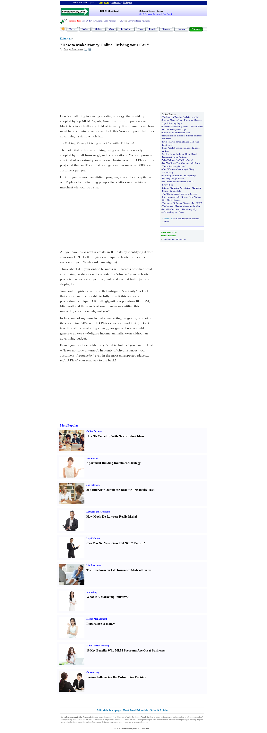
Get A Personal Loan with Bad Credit (155, 14)
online (199, 717)
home (117, 720)
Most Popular (69, 425)
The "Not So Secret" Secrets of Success (179, 194)
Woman (196, 29)
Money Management (96, 618)
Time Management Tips (175, 129)
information (161, 720)
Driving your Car (130, 45)
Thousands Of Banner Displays (176, 203)
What (164, 160)
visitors (164, 717)
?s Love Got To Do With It (180, 160)
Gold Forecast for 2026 (114, 21)
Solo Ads (177, 191)
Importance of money (100, 623)
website (176, 717)
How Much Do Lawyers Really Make (111, 516)
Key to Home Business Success (176, 132)
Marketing (91, 592)
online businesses (133, 717)
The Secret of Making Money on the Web (181, 206)
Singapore (104, 2)
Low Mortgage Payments (139, 21)
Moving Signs (175, 123)
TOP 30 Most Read (109, 11)
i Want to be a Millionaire (174, 239)
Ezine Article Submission (173, 148)
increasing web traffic (86, 722)
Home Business (179, 157)
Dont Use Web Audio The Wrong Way (179, 209)
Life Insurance (93, 565)
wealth (136, 722)
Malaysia (127, 2)
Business (166, 29)
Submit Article (159, 710)
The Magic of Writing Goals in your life (180, 117)
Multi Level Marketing (97, 645)
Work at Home (196, 126)
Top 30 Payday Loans (92, 21)
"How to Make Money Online (86, 45)
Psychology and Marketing (174, 142)
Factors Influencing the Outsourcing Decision (116, 677)
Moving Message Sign (172, 120)
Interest (181, 29)
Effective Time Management (175, 126)
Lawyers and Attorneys (98, 511)
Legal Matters (93, 538)
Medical (98, 29)
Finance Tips (75, 21)
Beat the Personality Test (137, 489)
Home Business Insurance (173, 135)
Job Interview (93, 485)
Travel (72, 29)
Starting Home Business (173, 154)
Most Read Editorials (135, 710)
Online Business (94, 431)
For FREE (196, 203)
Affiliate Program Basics (173, 212)
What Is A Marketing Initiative (106, 597)
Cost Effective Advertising (174, 169)
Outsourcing (92, 672)
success (145, 722)
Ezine (189, 148)
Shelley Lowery (174, 200)
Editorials (66, 38)
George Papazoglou (73, 49)
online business (87, 720)
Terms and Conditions (141, 729)
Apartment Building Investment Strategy (113, 463)
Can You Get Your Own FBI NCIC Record (114, 543)
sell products (192, 717)
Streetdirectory (126, 729)
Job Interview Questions (102, 489)
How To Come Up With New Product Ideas (115, 436)
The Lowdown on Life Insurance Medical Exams (118, 570)
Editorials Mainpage (109, 710)
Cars (111, 29)
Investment (92, 458)
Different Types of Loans (151, 11)
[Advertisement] (92, 82)
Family (152, 29)
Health (85, 29)
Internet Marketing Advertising (176, 188)
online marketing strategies (179, 720)
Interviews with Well (171, 197)
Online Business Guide (133, 720)
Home (140, 29)
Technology (126, 29)
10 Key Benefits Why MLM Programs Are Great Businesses (126, 650)
